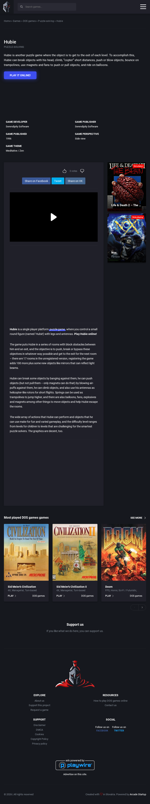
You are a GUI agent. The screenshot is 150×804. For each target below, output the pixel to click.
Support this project (39, 705)
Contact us (111, 705)
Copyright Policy (39, 738)
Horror (114, 590)
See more (136, 517)
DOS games (29, 21)
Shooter (142, 590)
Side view (80, 138)
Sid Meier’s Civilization (22, 586)
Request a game (39, 709)
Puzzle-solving (46, 21)
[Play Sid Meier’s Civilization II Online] (75, 552)
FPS (107, 590)
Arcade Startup (138, 794)
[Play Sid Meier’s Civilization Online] (26, 552)
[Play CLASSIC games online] (7, 7)
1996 (8, 138)
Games (17, 21)
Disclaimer (40, 725)
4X (9, 590)
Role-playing (137, 217)
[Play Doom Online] (123, 552)
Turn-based (31, 590)
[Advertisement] (73, 98)
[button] (134, 607)
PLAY (10, 596)
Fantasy (115, 256)
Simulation (138, 166)
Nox (114, 252)
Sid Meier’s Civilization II (71, 586)
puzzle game (57, 329)
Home (7, 21)
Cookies (39, 734)
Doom (108, 586)
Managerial (18, 590)
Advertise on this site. (75, 774)
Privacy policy (39, 743)
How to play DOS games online (111, 700)
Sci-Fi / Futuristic (127, 590)
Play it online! (20, 75)
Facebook (102, 730)
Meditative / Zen (15, 150)
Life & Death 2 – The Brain (128, 205)
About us (39, 700)
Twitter (119, 730)
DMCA (39, 729)
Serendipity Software (17, 126)
